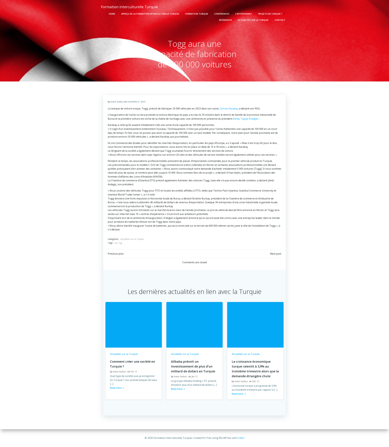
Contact (280, 20)
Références (225, 20)
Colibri (240, 438)
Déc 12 (255, 381)
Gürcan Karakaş (229, 108)
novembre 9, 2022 (136, 101)
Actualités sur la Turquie (253, 20)
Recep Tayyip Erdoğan (245, 118)
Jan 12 (194, 376)
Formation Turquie (196, 13)
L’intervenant (243, 13)
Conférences (221, 13)
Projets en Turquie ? (270, 13)
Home (112, 13)
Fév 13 (134, 371)
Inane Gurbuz (117, 101)
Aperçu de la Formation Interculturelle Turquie (150, 13)
